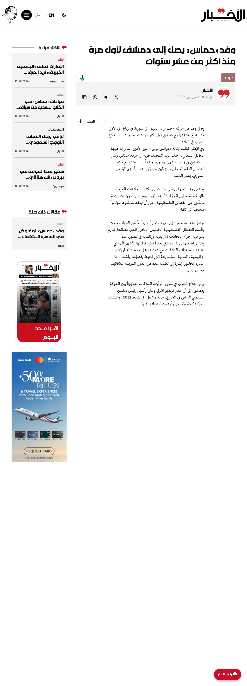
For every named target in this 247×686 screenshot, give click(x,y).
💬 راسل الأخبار (227, 674)
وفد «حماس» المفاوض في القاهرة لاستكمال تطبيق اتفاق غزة (41, 233)
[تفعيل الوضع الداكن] (64, 15)
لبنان (61, 59)
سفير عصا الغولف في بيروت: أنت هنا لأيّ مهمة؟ (42, 174)
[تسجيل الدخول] (38, 15)
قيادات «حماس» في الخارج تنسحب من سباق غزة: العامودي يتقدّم (41, 104)
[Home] (223, 15)
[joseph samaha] (9, 15)
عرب (229, 77)
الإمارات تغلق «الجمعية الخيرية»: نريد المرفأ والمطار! (40, 69)
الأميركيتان (56, 129)
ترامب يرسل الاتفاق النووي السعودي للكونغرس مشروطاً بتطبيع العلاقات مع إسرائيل (44, 139)
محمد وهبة (56, 81)
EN (52, 15)
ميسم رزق (57, 186)
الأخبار (208, 90)
